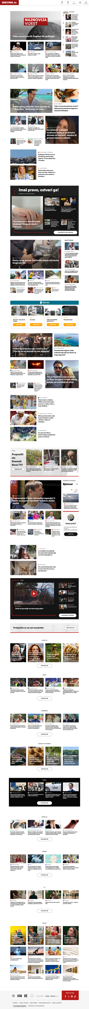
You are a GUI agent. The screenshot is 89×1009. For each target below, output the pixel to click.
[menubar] (80, 2)
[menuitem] (80, 2)
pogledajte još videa (68, 615)
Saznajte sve (18, 469)
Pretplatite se (70, 627)
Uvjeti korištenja (33, 1002)
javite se (70, 534)
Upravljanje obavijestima (20, 1006)
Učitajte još (44, 665)
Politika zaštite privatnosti (45, 1002)
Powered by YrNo (74, 492)
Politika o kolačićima (57, 1002)
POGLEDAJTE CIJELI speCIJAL (65, 232)
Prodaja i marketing (23, 1002)
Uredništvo (15, 1002)
